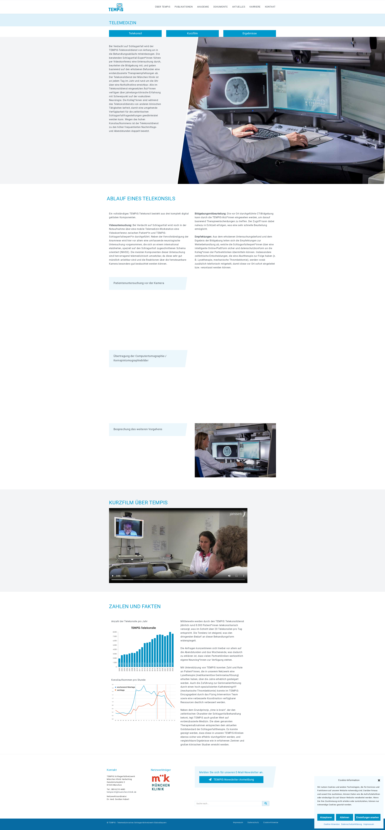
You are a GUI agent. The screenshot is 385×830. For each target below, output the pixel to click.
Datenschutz (253, 822)
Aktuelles (238, 6)
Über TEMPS (162, 6)
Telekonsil (135, 33)
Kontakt (270, 6)
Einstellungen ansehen (367, 817)
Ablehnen (344, 817)
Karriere (254, 6)
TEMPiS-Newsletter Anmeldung (232, 779)
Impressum (368, 824)
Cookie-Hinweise (332, 824)
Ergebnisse (250, 33)
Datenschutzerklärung (351, 824)
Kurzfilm (192, 33)
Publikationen (184, 6)
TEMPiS (112, 823)
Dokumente (220, 6)
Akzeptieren (326, 817)
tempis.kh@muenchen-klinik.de (121, 792)
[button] (378, 780)
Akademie (203, 6)
